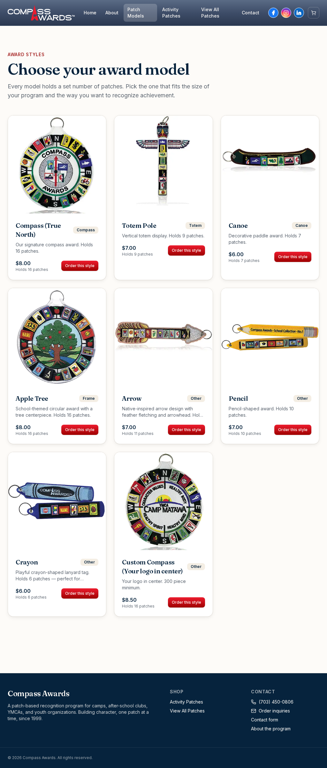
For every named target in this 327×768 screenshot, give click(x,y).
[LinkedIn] (299, 13)
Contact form (264, 719)
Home (90, 12)
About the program (271, 728)
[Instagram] (286, 13)
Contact (250, 12)
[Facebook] (273, 13)
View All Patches (210, 13)
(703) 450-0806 (276, 702)
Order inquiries (274, 710)
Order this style (80, 265)
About (111, 12)
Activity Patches (171, 13)
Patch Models (135, 13)
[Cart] (313, 13)
